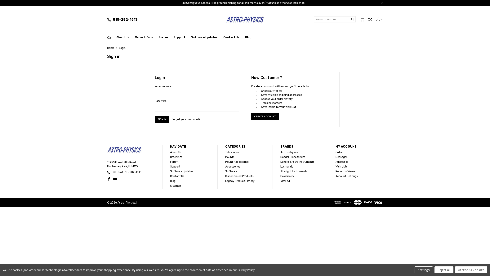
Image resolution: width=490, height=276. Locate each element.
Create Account (265, 116)
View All (285, 181)
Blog (248, 37)
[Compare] (370, 19)
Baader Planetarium (292, 157)
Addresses (342, 161)
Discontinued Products (239, 176)
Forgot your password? (186, 119)
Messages (342, 157)
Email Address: (163, 86)
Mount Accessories (237, 161)
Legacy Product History (240, 181)
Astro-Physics (289, 152)
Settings (424, 270)
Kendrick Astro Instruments (297, 161)
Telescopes (232, 152)
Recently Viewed (346, 171)
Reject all (444, 270)
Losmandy (286, 166)
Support (179, 37)
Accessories (232, 166)
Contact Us (231, 37)
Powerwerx (287, 176)
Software (231, 171)
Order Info (142, 37)
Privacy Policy (246, 270)
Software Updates (204, 37)
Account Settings (347, 176)
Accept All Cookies (471, 270)
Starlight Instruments (294, 171)
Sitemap (175, 185)
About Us (122, 37)
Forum (163, 37)
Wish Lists (342, 166)
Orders (340, 152)
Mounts (229, 157)
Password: (161, 100)
